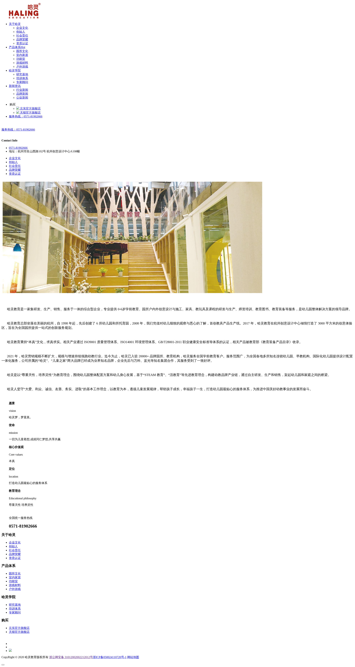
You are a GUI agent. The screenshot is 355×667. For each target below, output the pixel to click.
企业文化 (22, 27)
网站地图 (133, 657)
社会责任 (22, 35)
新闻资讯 (15, 86)
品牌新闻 (22, 93)
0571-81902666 (18, 147)
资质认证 (22, 43)
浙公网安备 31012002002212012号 (71, 657)
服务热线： (25, 116)
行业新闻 (22, 89)
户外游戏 (22, 66)
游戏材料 (22, 62)
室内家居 (22, 55)
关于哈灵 (15, 23)
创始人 (20, 31)
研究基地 (22, 74)
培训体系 (22, 78)
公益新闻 (22, 97)
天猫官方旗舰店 (30, 112)
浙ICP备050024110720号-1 (109, 657)
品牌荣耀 (22, 39)
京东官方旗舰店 (30, 108)
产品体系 (17, 47)
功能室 (20, 58)
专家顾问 (22, 82)
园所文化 (22, 51)
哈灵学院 (15, 70)
